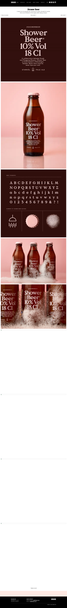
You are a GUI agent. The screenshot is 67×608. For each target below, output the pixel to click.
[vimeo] (53, 2)
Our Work (29, 2)
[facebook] (50, 2)
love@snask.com (36, 600)
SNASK (13, 2)
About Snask (36, 2)
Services (22, 2)
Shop (48, 2)
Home (17, 2)
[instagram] (55, 2)
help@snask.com (33, 601)
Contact (43, 2)
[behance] (51, 2)
